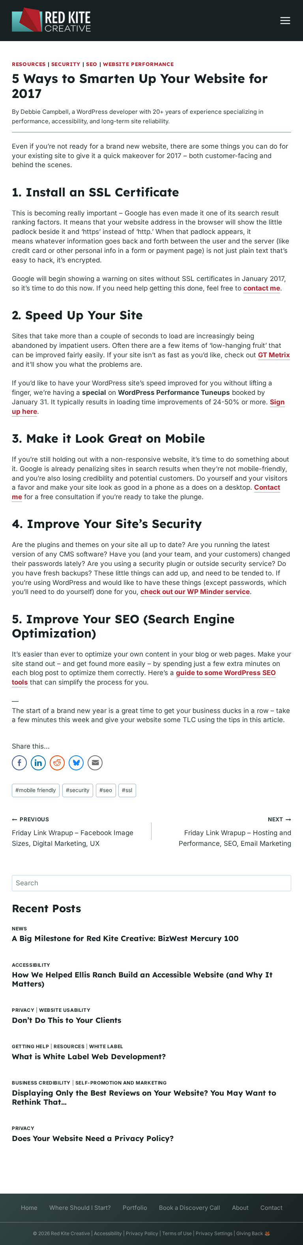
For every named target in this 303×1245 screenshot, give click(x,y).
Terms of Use (177, 1233)
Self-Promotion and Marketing (121, 1083)
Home (29, 1207)
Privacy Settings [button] (214, 1233)
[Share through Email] (95, 762)
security (78, 790)
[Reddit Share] (57, 762)
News (19, 929)
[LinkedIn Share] (38, 762)
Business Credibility (41, 1083)
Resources (29, 64)
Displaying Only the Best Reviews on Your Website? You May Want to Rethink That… (144, 1097)
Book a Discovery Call (189, 1207)
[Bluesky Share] (76, 762)
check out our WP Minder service (195, 592)
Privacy (23, 1010)
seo (105, 790)
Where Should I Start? (80, 1207)
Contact (271, 1207)
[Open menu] (281, 20)
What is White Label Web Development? (89, 1056)
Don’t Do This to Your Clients (66, 1020)
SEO (91, 64)
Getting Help (30, 1046)
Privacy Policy (142, 1233)
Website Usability (64, 1010)
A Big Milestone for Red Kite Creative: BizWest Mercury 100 (125, 938)
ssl (127, 790)
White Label (106, 1046)
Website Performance (138, 64)
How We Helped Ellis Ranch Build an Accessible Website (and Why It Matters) (142, 979)
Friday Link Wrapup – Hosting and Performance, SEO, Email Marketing (235, 831)
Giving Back (249, 1233)
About (240, 1207)
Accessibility (31, 965)
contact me (261, 288)
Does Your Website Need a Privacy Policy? (93, 1138)
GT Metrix (274, 355)
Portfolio (135, 1207)
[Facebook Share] (19, 762)
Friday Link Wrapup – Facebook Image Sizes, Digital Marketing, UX (72, 831)
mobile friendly (35, 790)
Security (65, 64)
